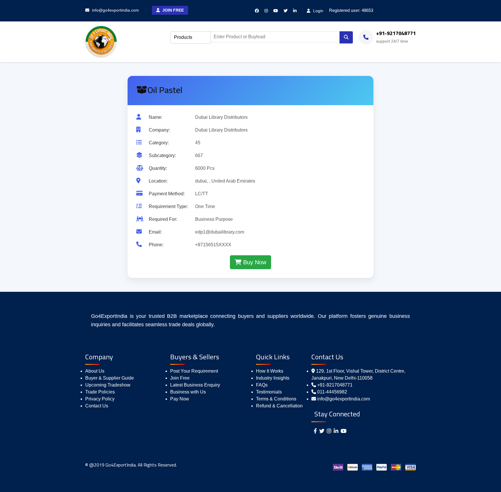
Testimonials (269, 391)
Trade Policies (100, 391)
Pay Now (179, 398)
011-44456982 (332, 391)
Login (317, 10)
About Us (94, 371)
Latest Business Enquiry (195, 384)
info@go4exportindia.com (343, 398)
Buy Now (254, 262)
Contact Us (96, 405)
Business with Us (188, 391)
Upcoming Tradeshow (107, 384)
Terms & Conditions (276, 398)
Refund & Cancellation (279, 405)
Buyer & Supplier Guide (109, 378)
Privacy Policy (100, 398)
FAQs (262, 384)
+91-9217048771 (335, 384)
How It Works (269, 371)
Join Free (172, 10)
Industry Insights (272, 378)
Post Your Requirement (194, 371)
